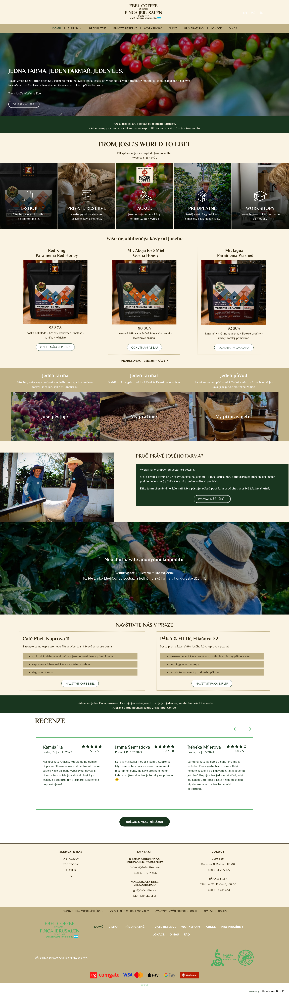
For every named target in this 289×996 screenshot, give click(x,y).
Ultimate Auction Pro (273, 991)
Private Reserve (125, 28)
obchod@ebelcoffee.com (144, 867)
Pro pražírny (194, 28)
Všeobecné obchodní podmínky (129, 910)
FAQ (187, 934)
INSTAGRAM (71, 858)
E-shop (73, 28)
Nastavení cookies (215, 910)
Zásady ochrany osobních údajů (83, 910)
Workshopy (153, 28)
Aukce (172, 28)
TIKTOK (71, 870)
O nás (233, 28)
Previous (236, 729)
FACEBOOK (71, 864)
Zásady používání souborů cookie (176, 910)
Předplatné (98, 28)
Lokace (216, 28)
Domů (56, 28)
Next (249, 729)
